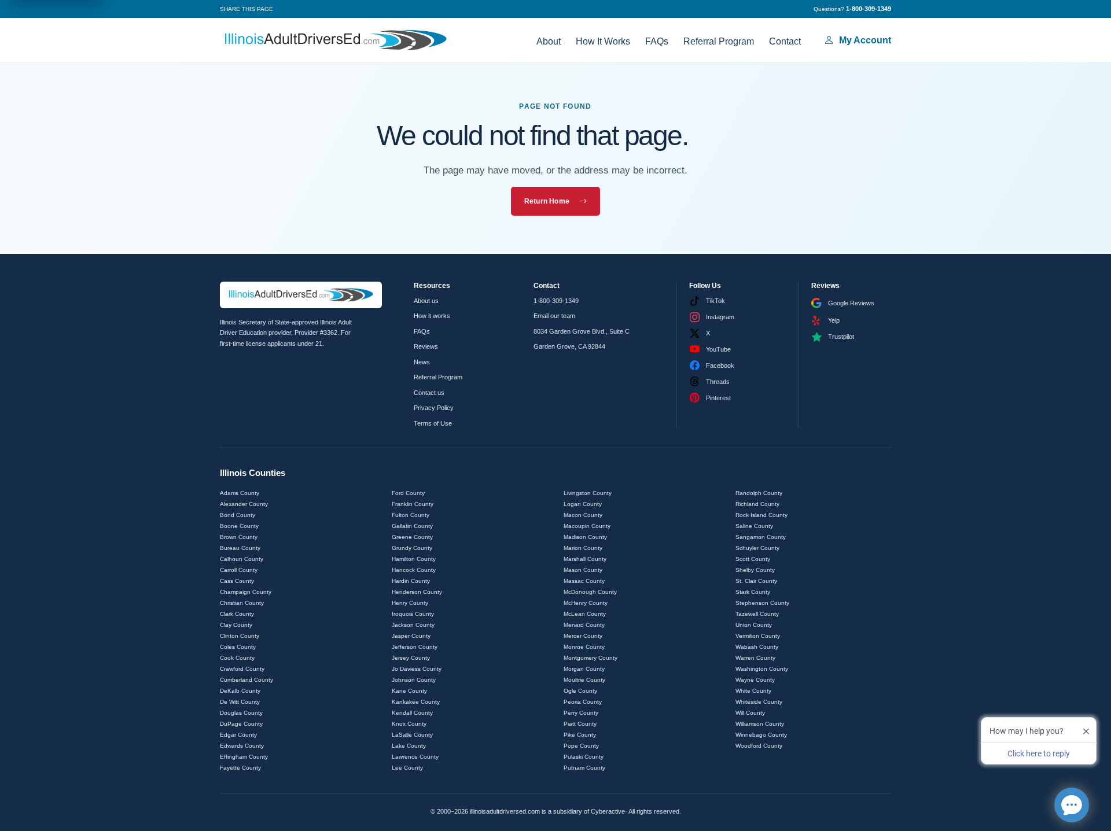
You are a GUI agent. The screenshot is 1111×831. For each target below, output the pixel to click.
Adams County (239, 493)
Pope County (581, 746)
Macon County (583, 515)
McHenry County (586, 603)
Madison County (585, 537)
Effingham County (244, 757)
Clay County (236, 625)
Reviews (426, 346)
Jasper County (411, 636)
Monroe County (584, 647)
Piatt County (580, 724)
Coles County (238, 647)
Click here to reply (1038, 753)
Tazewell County (757, 614)
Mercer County (583, 636)
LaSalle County (412, 735)
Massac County (584, 581)
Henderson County (417, 592)
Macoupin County (587, 526)
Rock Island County (761, 515)
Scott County (752, 559)
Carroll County (238, 570)
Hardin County (411, 581)
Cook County (237, 658)
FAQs (656, 41)
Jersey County (411, 658)
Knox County (409, 724)
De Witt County (240, 702)
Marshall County (585, 559)
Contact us (429, 392)
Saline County (754, 526)
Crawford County (242, 669)
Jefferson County (414, 647)
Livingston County (588, 493)
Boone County (239, 526)
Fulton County (410, 515)
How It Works (603, 41)
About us (426, 300)
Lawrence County (415, 757)
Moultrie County (584, 680)
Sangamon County (760, 537)
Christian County (242, 603)
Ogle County (580, 691)
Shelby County (755, 570)
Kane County (409, 691)
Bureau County (240, 548)
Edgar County (238, 735)
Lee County (407, 767)
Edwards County (242, 746)
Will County (750, 713)
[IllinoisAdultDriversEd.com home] (335, 40)
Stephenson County (762, 603)
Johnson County (414, 680)
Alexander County (244, 504)
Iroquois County (413, 614)
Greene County (412, 537)
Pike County (580, 735)
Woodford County (758, 746)
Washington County (761, 669)
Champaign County (245, 592)
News (422, 362)
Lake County (409, 746)
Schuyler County (757, 548)
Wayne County (755, 680)
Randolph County (758, 493)
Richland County (757, 504)
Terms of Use (433, 423)
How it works (432, 315)
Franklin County (412, 504)
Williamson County (759, 724)
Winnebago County (761, 735)
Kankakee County (416, 702)
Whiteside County (758, 702)
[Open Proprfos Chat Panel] (1071, 805)
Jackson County (413, 625)
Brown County (238, 537)
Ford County (408, 493)
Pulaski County (584, 757)
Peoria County (583, 702)
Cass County (237, 581)
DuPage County (241, 724)
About (548, 41)
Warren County (755, 658)
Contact (785, 41)
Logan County (583, 504)
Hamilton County (414, 559)
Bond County (237, 515)
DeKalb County (240, 691)
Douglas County (241, 713)
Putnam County (584, 767)
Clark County (237, 614)
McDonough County (590, 592)
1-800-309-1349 (556, 300)
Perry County (581, 713)
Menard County (584, 625)
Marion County (583, 548)
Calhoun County (241, 559)
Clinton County (239, 636)
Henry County (410, 603)
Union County (753, 625)
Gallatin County (412, 526)
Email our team (554, 315)
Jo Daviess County (417, 669)
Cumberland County (246, 680)
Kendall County (412, 713)
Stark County (752, 592)
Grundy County (412, 548)
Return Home (547, 201)
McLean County (585, 614)
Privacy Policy (434, 407)
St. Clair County (756, 581)
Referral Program (718, 41)
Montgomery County (590, 658)
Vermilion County (757, 636)
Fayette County (240, 767)
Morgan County (584, 669)
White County (753, 691)
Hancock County (414, 570)
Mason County (583, 570)
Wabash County (756, 647)
